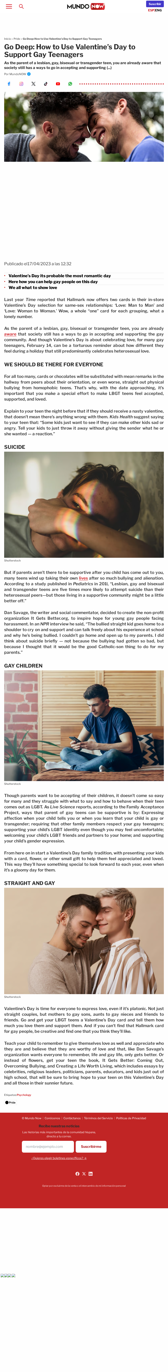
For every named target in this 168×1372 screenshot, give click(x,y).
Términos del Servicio (98, 1118)
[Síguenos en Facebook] (77, 1174)
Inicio (7, 38)
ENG (158, 10)
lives (83, 578)
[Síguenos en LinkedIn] (91, 1174)
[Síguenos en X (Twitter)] (84, 1174)
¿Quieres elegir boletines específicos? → (59, 1158)
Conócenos (52, 1118)
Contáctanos (72, 1118)
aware (10, 334)
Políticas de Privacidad (131, 1118)
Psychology (24, 1095)
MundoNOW (17, 74)
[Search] (21, 6)
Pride (17, 38)
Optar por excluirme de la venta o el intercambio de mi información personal (84, 1185)
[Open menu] (9, 6)
